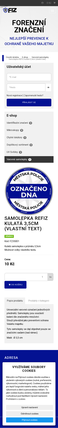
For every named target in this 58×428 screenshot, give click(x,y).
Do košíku (17, 284)
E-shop (25, 57)
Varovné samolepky (40, 57)
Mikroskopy (14, 130)
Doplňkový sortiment (19, 144)
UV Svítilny (14, 152)
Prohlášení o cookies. (16, 399)
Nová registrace (14, 95)
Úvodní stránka (12, 57)
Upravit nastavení (29, 407)
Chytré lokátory (16, 137)
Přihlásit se (29, 102)
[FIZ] (15, 10)
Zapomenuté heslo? (33, 95)
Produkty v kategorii (38, 300)
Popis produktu (15, 300)
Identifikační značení (19, 122)
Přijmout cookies (29, 420)
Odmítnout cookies (30, 413)
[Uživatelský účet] (42, 3)
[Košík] (54, 3)
